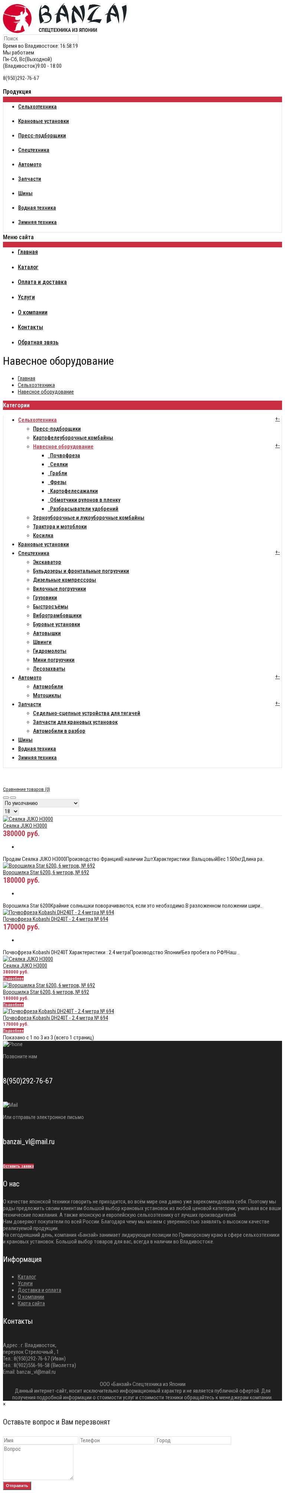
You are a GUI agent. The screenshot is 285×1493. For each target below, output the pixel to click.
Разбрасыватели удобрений (83, 508)
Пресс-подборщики (57, 428)
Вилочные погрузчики (59, 588)
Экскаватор (47, 562)
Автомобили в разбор (59, 731)
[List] (13, 797)
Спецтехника (33, 553)
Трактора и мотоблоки (60, 526)
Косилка (43, 535)
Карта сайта (31, 1303)
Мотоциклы (47, 695)
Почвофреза (64, 455)
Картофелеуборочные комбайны (73, 437)
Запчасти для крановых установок (75, 722)
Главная (26, 378)
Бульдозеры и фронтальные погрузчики (81, 571)
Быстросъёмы (50, 606)
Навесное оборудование (46, 391)
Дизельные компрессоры (64, 580)
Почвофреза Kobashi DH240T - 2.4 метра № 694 (55, 919)
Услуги (25, 1283)
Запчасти (29, 704)
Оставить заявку (18, 1166)
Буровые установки (56, 624)
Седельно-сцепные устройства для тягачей (86, 713)
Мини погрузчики (54, 660)
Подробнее (13, 978)
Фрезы (57, 482)
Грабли (57, 473)
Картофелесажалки (73, 491)
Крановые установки (43, 544)
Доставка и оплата (39, 1290)
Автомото (30, 677)
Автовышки (47, 633)
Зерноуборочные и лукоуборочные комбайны (88, 517)
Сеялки (58, 464)
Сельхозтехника (36, 385)
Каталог (27, 1276)
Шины (25, 740)
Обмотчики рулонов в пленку (84, 500)
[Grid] (6, 797)
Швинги (42, 642)
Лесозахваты (49, 668)
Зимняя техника (37, 757)
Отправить (17, 1485)
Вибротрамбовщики (57, 615)
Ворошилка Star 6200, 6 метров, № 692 (46, 872)
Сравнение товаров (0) (26, 789)
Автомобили (48, 686)
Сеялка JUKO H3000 (25, 825)
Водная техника (37, 748)
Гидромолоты (49, 651)
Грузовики (45, 597)
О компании (31, 1296)
